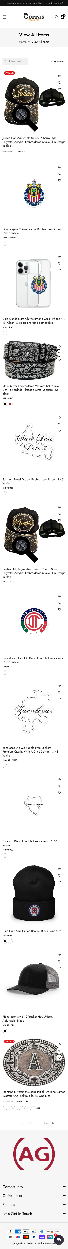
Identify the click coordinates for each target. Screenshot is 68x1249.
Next (53, 1123)
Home (23, 41)
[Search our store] (56, 17)
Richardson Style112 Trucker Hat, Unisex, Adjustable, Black (27, 1019)
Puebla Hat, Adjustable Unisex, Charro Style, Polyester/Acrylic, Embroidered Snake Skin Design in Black (33, 573)
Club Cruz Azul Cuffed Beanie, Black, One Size (31, 931)
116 (46, 1123)
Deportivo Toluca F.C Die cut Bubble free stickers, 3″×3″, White (33, 660)
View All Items (40, 41)
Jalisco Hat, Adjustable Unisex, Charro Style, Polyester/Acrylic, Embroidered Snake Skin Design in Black (33, 142)
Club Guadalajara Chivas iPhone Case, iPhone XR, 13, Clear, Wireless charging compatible (33, 321)
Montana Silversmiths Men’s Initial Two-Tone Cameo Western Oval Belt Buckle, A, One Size (33, 1094)
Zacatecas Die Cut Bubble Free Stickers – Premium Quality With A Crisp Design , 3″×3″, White (31, 752)
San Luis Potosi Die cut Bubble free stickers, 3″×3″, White (33, 481)
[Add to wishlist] (59, 89)
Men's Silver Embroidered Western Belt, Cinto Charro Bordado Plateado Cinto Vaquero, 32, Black (30, 390)
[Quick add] (59, 76)
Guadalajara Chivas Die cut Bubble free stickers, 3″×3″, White (32, 231)
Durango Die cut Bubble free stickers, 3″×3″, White (30, 843)
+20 (37, 1108)
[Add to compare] (59, 82)
